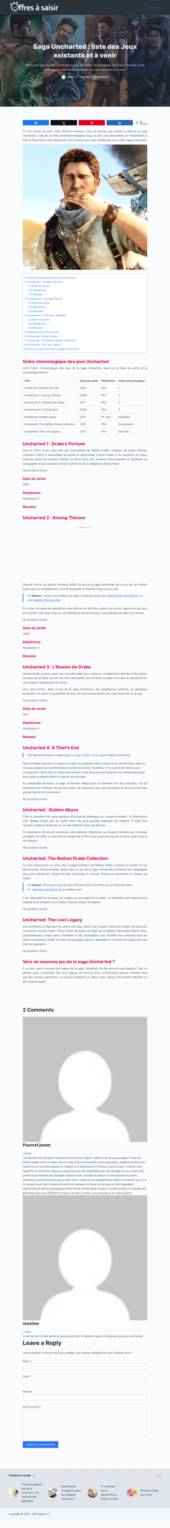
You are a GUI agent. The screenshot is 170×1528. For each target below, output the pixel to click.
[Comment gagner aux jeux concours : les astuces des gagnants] (13, 1493)
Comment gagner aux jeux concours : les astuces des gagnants (32, 1492)
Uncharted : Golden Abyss (41, 336)
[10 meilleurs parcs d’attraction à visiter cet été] (92, 1493)
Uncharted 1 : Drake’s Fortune (43, 281)
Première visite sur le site (149, 1492)
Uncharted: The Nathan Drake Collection (50, 340)
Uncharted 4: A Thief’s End (41, 332)
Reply (28, 1153)
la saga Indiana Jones (85, 755)
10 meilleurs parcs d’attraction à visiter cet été (109, 1492)
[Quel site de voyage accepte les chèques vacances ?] (53, 1493)
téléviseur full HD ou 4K (47, 889)
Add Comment (32, 1406)
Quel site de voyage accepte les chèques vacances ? (71, 1492)
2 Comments (102, 77)
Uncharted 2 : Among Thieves (43, 298)
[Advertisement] (85, 553)
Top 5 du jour (154, 7)
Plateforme (37, 290)
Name (27, 1361)
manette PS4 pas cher (46, 600)
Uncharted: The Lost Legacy (43, 344)
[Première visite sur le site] (132, 1493)
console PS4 (114, 595)
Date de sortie (38, 286)
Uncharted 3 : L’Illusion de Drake (45, 315)
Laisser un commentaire (40, 1444)
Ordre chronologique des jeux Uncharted (50, 277)
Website (27, 1391)
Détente (86, 77)
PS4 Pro (134, 595)
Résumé (35, 294)
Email (27, 1376)
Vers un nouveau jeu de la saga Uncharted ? (52, 348)
